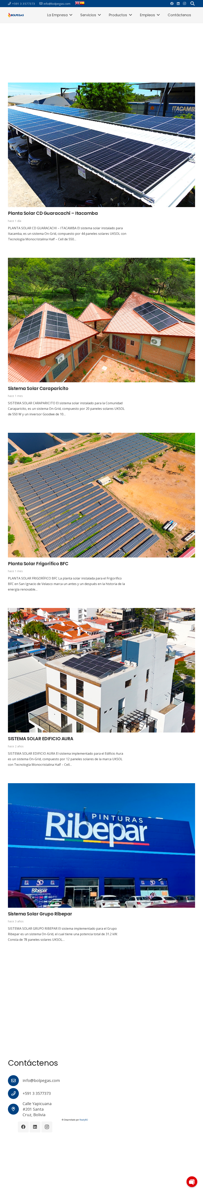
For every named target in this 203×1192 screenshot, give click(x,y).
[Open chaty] (192, 1181)
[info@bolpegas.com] (15, 1080)
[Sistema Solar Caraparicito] (101, 260)
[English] (77, 4)
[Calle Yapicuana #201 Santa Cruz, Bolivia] (15, 1109)
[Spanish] (82, 4)
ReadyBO (83, 1119)
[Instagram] (184, 3)
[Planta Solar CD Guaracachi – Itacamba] (101, 85)
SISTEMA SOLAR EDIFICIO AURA (40, 738)
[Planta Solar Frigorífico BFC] (101, 435)
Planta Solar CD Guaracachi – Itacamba (53, 213)
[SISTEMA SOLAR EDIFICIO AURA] (101, 611)
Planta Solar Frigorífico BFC (38, 563)
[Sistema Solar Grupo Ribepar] (101, 786)
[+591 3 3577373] (15, 1093)
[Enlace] (16, 15)
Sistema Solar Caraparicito (38, 388)
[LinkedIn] (178, 3)
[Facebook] (172, 3)
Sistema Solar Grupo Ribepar (40, 914)
